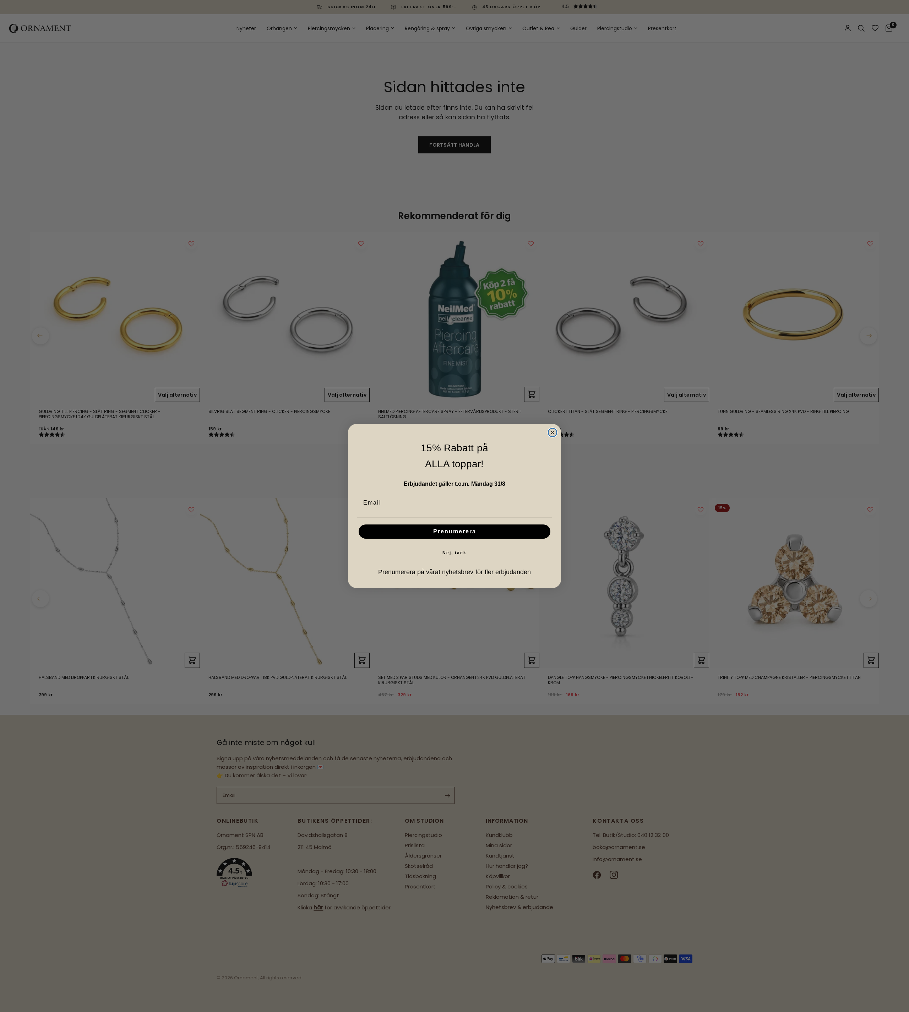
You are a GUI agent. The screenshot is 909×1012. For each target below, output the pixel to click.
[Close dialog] (552, 432)
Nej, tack (454, 552)
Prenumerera (454, 531)
